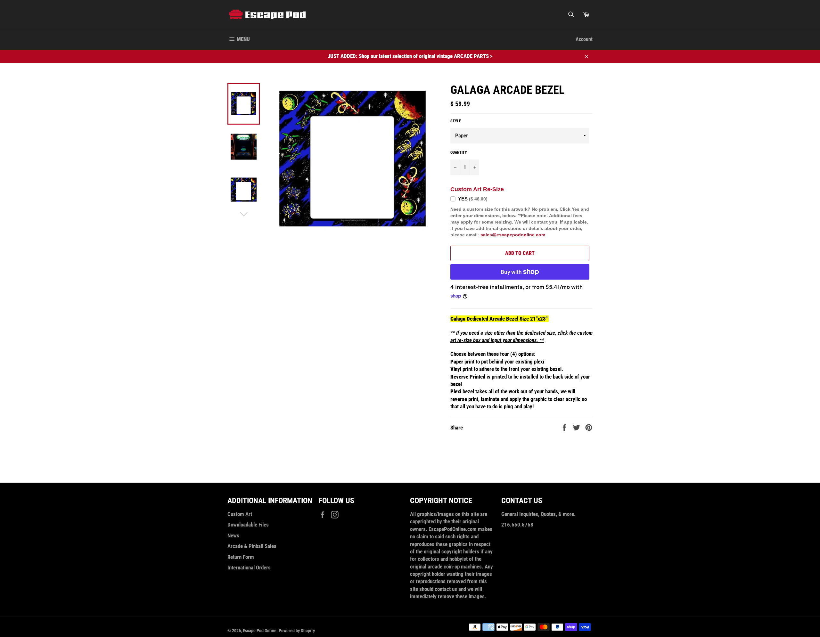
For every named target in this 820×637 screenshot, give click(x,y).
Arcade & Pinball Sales (251, 546)
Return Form (240, 557)
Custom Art (239, 514)
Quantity (458, 152)
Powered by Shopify (297, 630)
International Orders (249, 567)
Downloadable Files (248, 524)
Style (455, 121)
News (233, 535)
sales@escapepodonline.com (512, 234)
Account (584, 39)
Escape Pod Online (259, 630)
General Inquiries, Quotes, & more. (538, 514)
